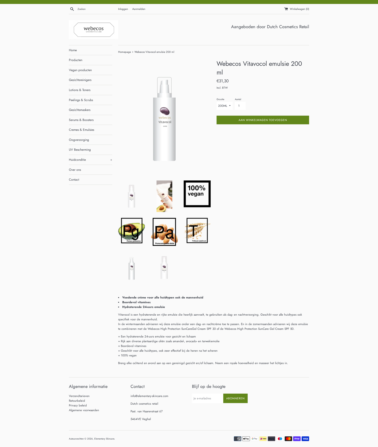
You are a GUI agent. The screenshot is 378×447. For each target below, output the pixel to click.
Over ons (75, 169)
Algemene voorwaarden (84, 410)
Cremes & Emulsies (81, 129)
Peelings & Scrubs (81, 100)
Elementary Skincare (104, 438)
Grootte (220, 99)
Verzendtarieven (79, 396)
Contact (74, 179)
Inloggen (123, 9)
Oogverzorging (79, 140)
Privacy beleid (78, 405)
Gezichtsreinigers (80, 80)
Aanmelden (138, 9)
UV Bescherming (80, 149)
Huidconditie (90, 159)
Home (73, 50)
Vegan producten (80, 70)
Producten (75, 60)
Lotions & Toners (79, 90)
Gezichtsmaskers (79, 110)
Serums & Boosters (81, 120)
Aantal (238, 99)
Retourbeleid (77, 401)
